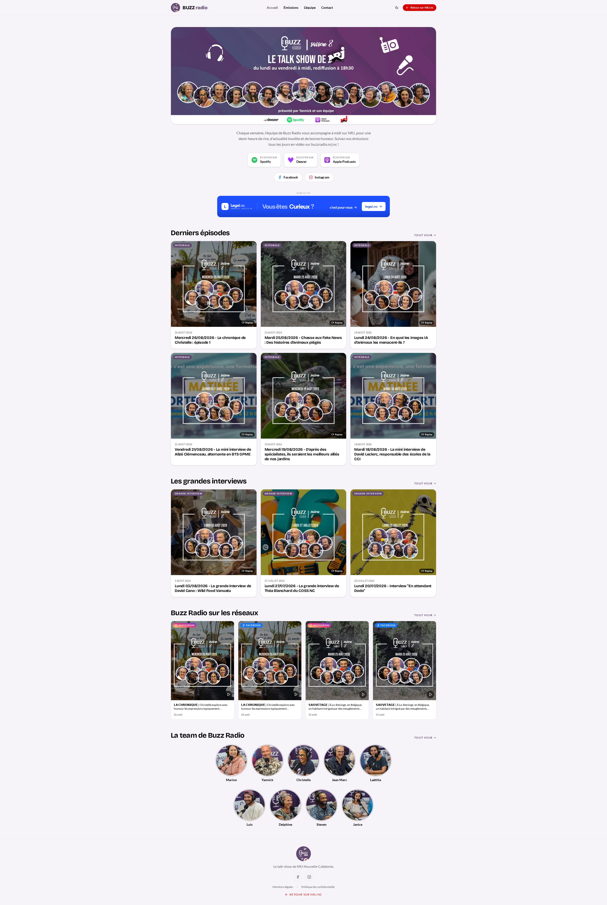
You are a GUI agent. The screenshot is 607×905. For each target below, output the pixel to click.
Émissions (291, 7)
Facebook (291, 177)
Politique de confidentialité (318, 887)
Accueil (272, 7)
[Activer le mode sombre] (396, 7)
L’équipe (310, 7)
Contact (327, 7)
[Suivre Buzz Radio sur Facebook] (298, 877)
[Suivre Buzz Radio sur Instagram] (309, 877)
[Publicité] (303, 206)
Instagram (322, 177)
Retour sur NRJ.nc (421, 7)
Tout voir (423, 235)
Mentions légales (282, 887)
